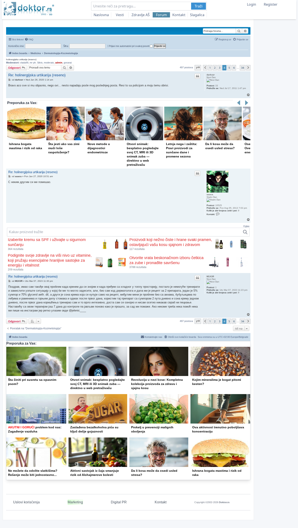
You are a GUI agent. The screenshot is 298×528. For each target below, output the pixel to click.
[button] (198, 67)
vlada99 (24, 62)
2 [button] (215, 68)
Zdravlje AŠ (141, 14)
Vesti (120, 14)
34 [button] (242, 68)
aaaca (210, 194)
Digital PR (119, 502)
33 (216, 85)
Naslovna (101, 14)
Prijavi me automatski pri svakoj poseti (129, 46)
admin (58, 62)
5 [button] (229, 68)
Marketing (75, 502)
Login (251, 4)
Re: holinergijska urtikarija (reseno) (37, 75)
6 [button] (234, 68)
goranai (68, 62)
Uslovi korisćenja (26, 502)
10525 (218, 205)
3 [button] (219, 68)
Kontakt (178, 14)
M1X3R (210, 276)
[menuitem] (29, 39)
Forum (161, 14)
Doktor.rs (224, 502)
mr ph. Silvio (36, 62)
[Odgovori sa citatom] (197, 76)
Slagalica (197, 14)
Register (270, 4)
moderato (49, 62)
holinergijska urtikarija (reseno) (21, 59)
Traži (198, 6)
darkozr (211, 74)
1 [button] (210, 68)
